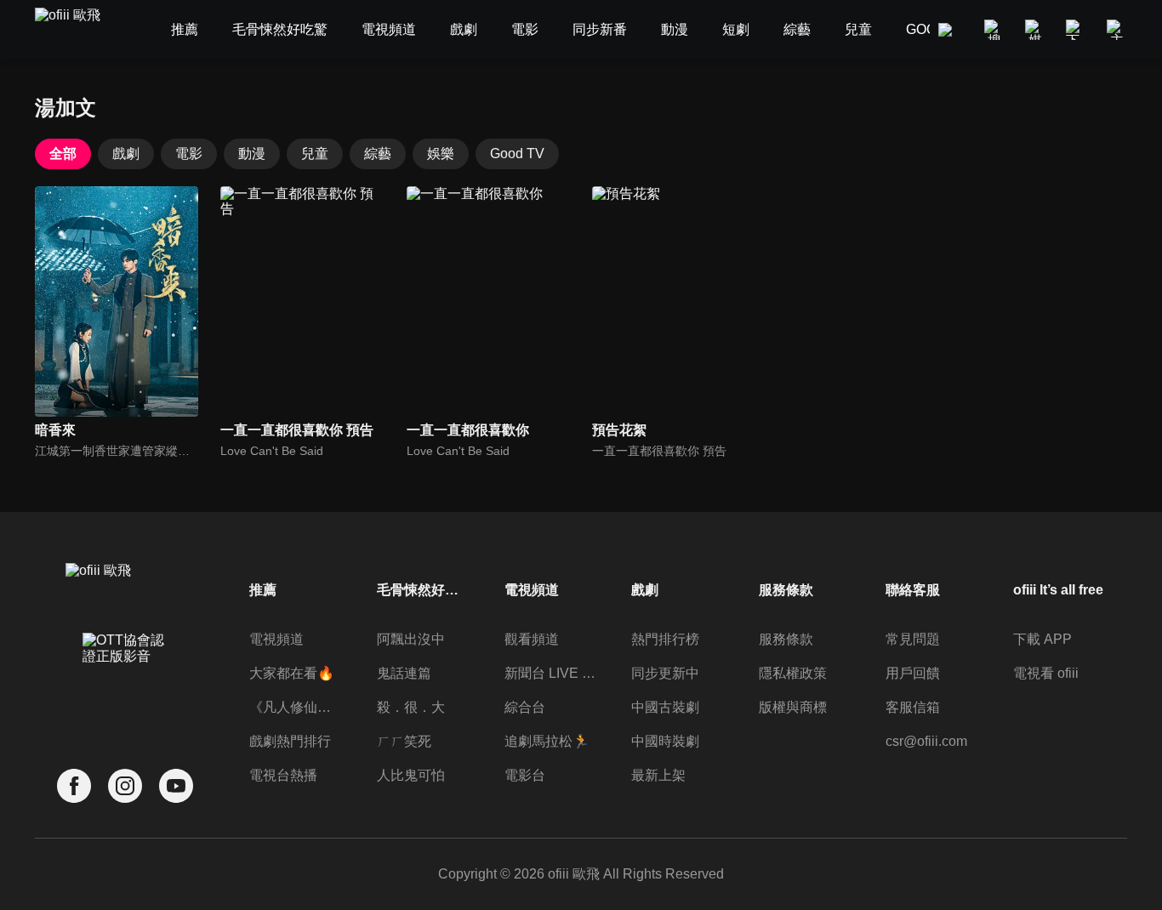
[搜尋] (994, 30)
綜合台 (524, 707)
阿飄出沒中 (411, 639)
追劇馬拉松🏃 (547, 741)
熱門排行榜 (665, 639)
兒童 (314, 153)
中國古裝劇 (665, 707)
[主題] (1117, 30)
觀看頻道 (531, 639)
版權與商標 (793, 707)
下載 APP (1042, 639)
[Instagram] (125, 786)
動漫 (251, 153)
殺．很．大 (411, 707)
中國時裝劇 (665, 741)
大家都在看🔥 (291, 673)
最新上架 (658, 775)
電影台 (524, 775)
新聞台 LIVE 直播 (550, 673)
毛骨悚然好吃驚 (423, 590)
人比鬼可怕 (411, 775)
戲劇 (126, 153)
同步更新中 (665, 673)
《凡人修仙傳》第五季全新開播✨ (295, 707)
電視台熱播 (283, 775)
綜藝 (377, 153)
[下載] (1076, 30)
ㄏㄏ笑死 (404, 741)
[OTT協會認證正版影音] (125, 685)
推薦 (262, 590)
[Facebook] (74, 786)
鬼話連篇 (404, 673)
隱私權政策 (793, 673)
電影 (188, 153)
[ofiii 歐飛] (77, 30)
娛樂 (440, 153)
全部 (63, 153)
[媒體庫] (1035, 30)
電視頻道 (276, 639)
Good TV (517, 153)
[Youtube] (176, 786)
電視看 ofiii (1046, 673)
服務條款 (786, 639)
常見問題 (913, 639)
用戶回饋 (913, 673)
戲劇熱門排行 (290, 741)
